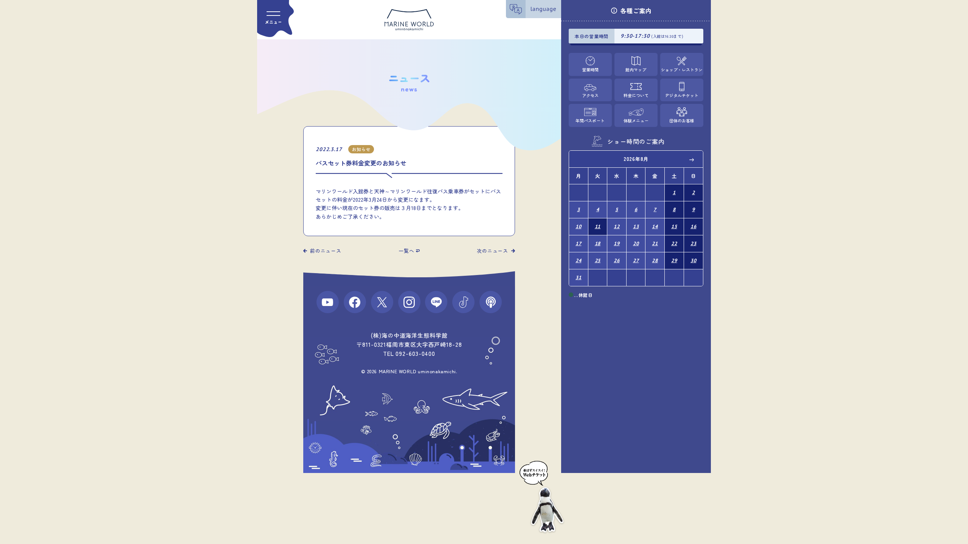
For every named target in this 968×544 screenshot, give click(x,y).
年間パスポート (590, 120)
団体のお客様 (681, 120)
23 (693, 243)
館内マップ (635, 69)
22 (674, 243)
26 (617, 260)
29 (674, 260)
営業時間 (590, 69)
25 (598, 260)
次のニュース (492, 250)
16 (693, 226)
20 (636, 243)
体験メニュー (636, 120)
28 (655, 260)
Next (692, 159)
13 (636, 226)
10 (579, 226)
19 (617, 243)
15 (674, 226)
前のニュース (325, 250)
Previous (580, 159)
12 (617, 226)
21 (655, 243)
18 (598, 243)
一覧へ (406, 250)
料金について (636, 95)
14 (655, 226)
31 (579, 277)
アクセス (590, 95)
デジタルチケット (681, 95)
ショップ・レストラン (682, 69)
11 (598, 226)
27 (636, 260)
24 (579, 260)
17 (579, 243)
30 (693, 260)
